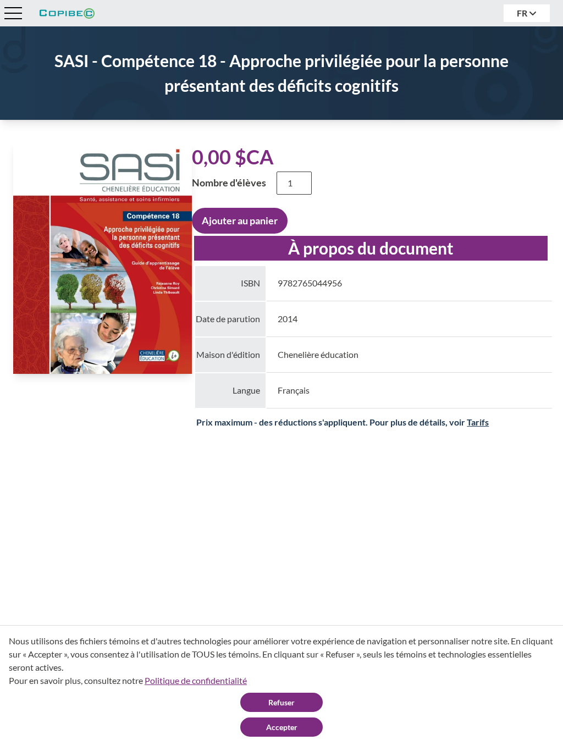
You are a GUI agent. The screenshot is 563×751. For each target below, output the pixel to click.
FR (523, 13)
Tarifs (478, 422)
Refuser (281, 702)
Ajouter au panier (240, 220)
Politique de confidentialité (196, 680)
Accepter (281, 727)
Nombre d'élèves (229, 182)
